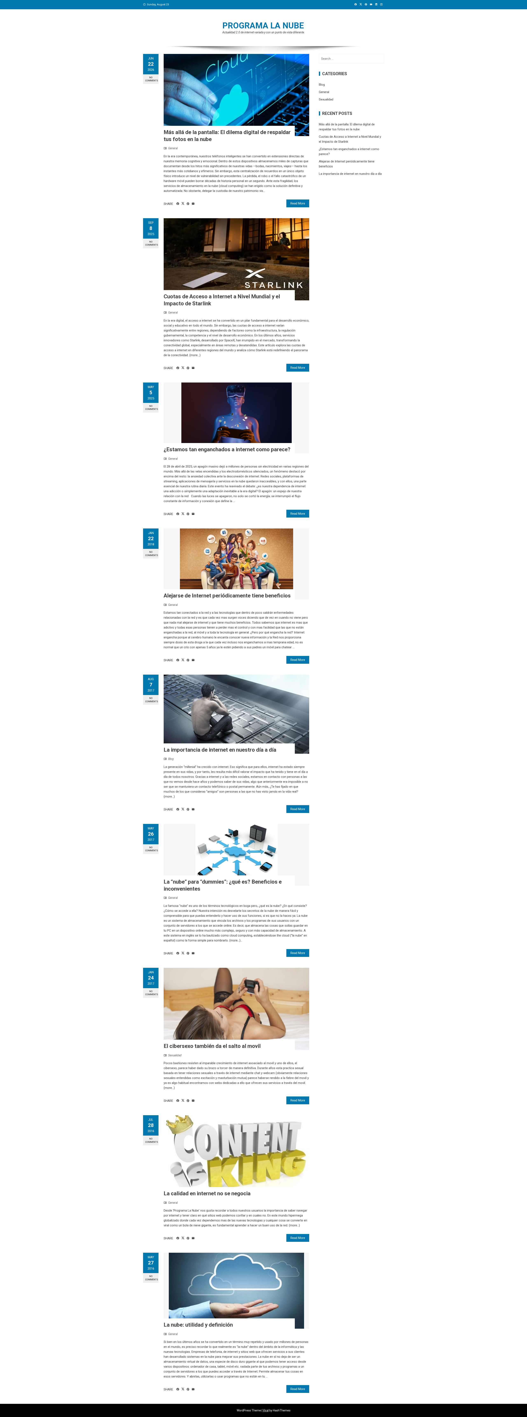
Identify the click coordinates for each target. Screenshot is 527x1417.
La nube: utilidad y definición (198, 1325)
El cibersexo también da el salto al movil (212, 1046)
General (173, 148)
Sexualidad (175, 1055)
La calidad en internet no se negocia (207, 1193)
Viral (266, 1410)
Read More (297, 203)
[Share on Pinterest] (188, 204)
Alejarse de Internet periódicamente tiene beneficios (227, 595)
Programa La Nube (263, 25)
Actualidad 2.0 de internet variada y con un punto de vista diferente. (263, 32)
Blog (171, 758)
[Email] (193, 204)
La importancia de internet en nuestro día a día (220, 750)
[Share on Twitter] (182, 203)
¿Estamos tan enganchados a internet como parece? (227, 449)
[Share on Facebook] (177, 204)
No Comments (151, 79)
